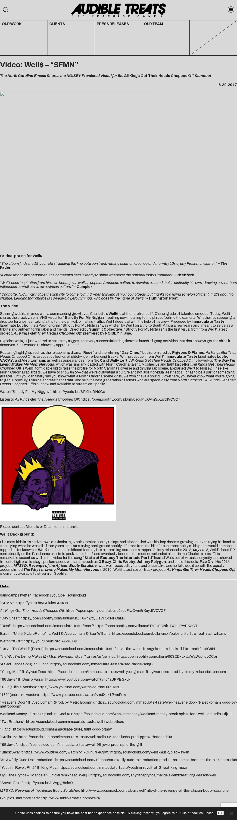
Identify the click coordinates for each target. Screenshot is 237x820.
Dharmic (50, 527)
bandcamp (8, 595)
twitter (25, 595)
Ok (220, 813)
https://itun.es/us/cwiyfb (94, 656)
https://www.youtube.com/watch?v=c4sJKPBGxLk (87, 679)
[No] (231, 813)
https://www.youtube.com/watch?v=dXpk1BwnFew (83, 695)
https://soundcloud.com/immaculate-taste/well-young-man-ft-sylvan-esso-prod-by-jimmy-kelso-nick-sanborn (137, 672)
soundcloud (76, 595)
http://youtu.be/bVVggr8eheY (49, 783)
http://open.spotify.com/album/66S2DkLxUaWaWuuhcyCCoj (167, 656)
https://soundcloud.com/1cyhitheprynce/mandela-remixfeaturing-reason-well (153, 775)
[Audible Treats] (118, 10)
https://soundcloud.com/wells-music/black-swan (149, 752)
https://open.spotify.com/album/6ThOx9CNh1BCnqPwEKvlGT (146, 626)
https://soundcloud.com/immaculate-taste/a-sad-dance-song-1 (102, 664)
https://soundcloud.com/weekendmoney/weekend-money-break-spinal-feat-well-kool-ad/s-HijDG (153, 714)
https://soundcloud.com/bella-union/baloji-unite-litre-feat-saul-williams (169, 633)
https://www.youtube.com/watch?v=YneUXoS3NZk (81, 687)
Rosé (88, 352)
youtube (58, 595)
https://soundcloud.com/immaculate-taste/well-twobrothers (75, 722)
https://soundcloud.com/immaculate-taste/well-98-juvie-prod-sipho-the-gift (80, 745)
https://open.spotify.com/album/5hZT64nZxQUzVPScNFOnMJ (73, 618)
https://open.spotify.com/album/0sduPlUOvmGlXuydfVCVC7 (131, 399)
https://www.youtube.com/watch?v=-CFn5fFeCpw (66, 752)
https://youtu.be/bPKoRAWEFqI (50, 641)
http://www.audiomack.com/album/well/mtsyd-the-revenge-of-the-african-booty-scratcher (155, 790)
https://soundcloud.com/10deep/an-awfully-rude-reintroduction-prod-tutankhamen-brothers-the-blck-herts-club (146, 760)
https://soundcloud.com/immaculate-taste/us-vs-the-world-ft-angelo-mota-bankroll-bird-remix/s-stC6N (130, 649)
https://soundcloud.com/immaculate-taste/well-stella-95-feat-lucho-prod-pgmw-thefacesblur (95, 737)
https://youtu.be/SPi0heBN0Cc (79, 392)
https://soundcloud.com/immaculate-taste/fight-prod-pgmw (62, 729)
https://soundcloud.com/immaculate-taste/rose (52, 626)
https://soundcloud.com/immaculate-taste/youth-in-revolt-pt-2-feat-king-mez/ (123, 767)
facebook (41, 595)
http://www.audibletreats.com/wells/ (70, 798)
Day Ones (130, 352)
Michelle (32, 527)
